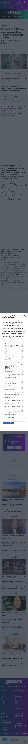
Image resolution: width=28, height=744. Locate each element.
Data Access (14, 428)
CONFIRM (8, 422)
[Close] (25, 316)
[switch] (22, 346)
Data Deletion (5, 428)
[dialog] (14, 372)
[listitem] (14, 343)
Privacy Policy (22, 428)
